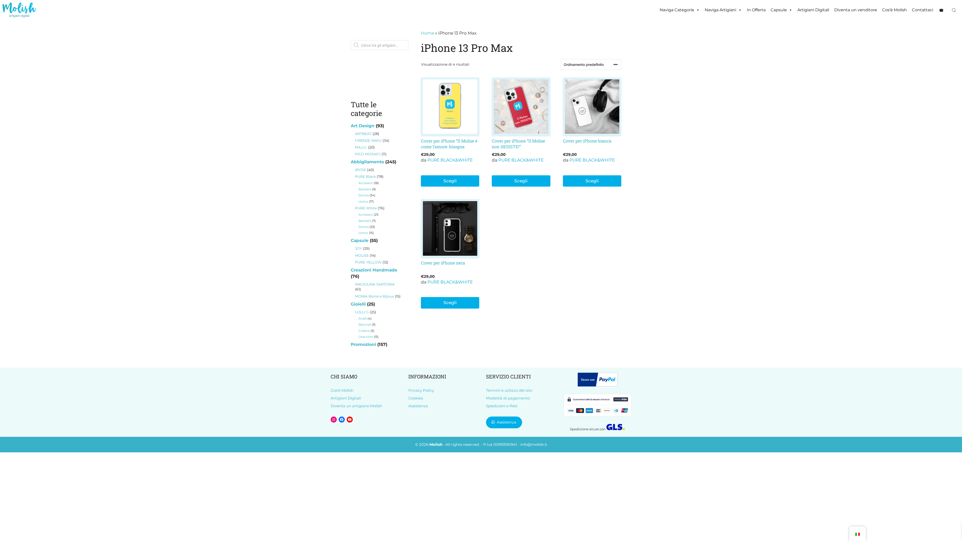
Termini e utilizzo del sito (509, 390)
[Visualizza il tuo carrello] (941, 10)
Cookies (415, 398)
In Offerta (756, 10)
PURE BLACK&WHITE (450, 160)
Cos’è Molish (894, 10)
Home (427, 33)
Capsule (779, 10)
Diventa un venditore (855, 10)
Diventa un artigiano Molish (356, 405)
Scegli (450, 180)
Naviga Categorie (677, 10)
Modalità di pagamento (508, 398)
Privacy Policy (421, 390)
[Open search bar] (954, 10)
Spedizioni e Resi (501, 405)
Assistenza (418, 405)
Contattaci (922, 10)
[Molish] (19, 10)
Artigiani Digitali (813, 10)
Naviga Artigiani (720, 10)
